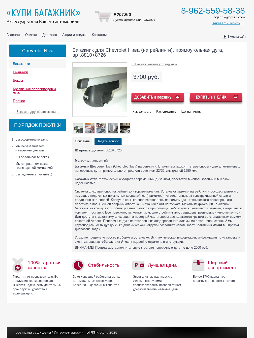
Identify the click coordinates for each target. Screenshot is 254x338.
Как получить (191, 111)
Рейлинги (20, 72)
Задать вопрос (108, 141)
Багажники (21, 64)
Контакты (99, 35)
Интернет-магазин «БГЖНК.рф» (80, 332)
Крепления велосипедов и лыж (34, 90)
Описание (82, 141)
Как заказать (142, 111)
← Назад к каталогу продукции (154, 64)
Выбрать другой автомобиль (37, 112)
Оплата (31, 35)
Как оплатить (166, 111)
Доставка (49, 35)
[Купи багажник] (44, 16)
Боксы (18, 80)
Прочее (19, 101)
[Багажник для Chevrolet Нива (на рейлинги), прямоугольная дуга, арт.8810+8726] (77, 127)
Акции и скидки (74, 35)
